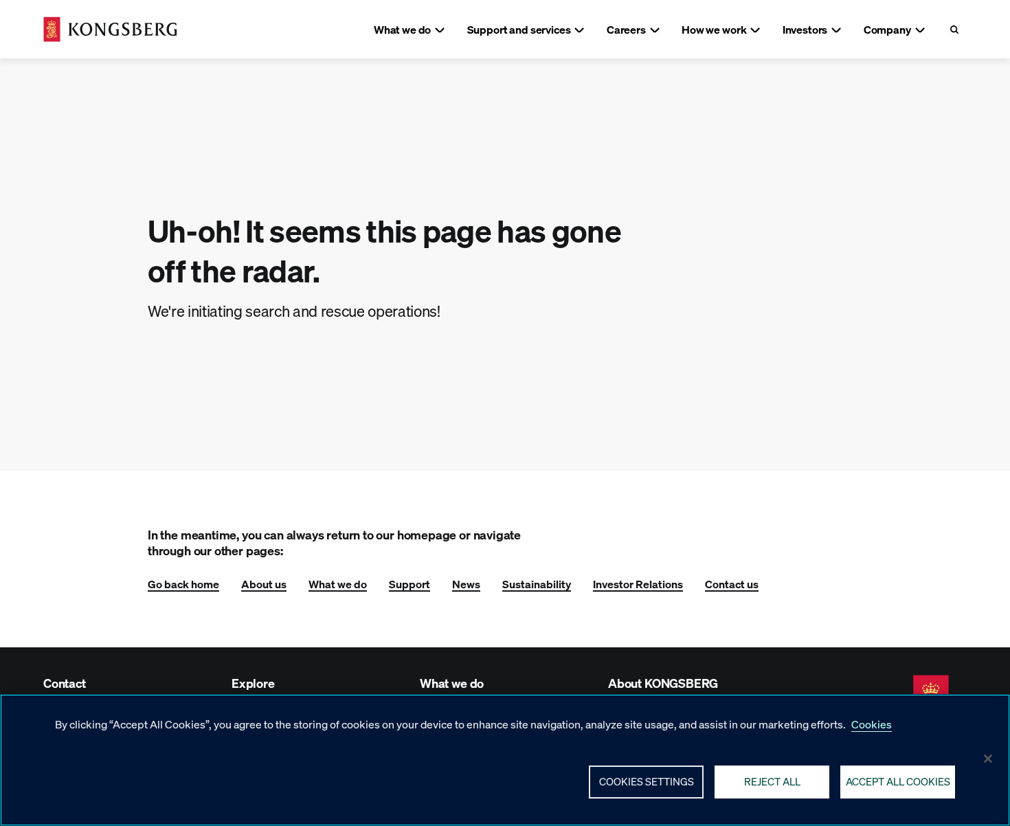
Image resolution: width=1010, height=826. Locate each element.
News (466, 584)
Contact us (732, 584)
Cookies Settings (646, 781)
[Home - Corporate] (110, 29)
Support (409, 584)
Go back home (183, 584)
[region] (505, 760)
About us (264, 584)
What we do (337, 584)
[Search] (954, 29)
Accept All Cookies (898, 781)
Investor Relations (638, 584)
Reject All (772, 781)
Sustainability (536, 584)
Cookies (871, 724)
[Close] (988, 759)
